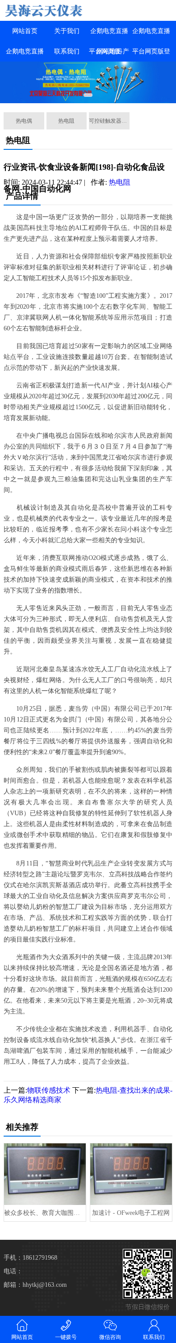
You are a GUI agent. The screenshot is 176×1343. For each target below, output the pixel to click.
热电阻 (66, 121)
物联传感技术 (48, 1090)
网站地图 (109, 51)
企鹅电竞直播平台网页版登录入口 (151, 51)
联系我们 (66, 51)
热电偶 (24, 121)
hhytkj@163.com (45, 1284)
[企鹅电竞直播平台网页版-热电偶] (44, 10)
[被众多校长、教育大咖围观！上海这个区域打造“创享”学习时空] (45, 1174)
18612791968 (40, 1257)
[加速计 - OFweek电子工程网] (131, 1174)
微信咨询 (110, 1337)
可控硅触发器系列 (109, 121)
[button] (88, 95)
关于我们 (66, 31)
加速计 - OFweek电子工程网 (131, 1212)
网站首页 (24, 31)
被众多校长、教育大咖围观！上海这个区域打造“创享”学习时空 (45, 1212)
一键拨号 (66, 1337)
